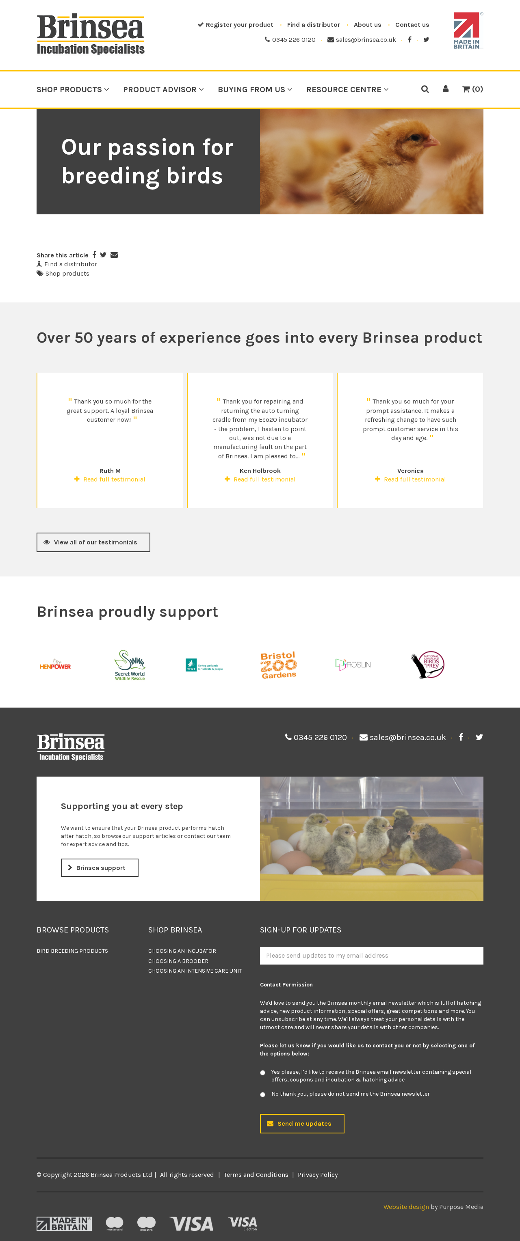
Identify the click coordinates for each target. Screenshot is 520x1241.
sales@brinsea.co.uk (366, 39)
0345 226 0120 (294, 39)
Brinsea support (101, 868)
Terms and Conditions (256, 1174)
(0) (476, 89)
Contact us (412, 24)
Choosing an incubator (182, 950)
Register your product (239, 24)
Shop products (67, 273)
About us (367, 24)
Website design (406, 1207)
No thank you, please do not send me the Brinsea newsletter (350, 1093)
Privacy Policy (318, 1174)
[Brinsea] (91, 53)
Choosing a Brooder (178, 961)
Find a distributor (313, 24)
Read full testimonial (113, 479)
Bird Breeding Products (72, 950)
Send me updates (304, 1123)
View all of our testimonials (95, 542)
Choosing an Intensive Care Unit (195, 970)
